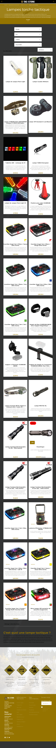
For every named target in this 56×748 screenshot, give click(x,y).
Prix (16, 34)
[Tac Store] (28, 1)
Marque (17, 29)
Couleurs (18, 39)
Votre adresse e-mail (45, 700)
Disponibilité (19, 44)
